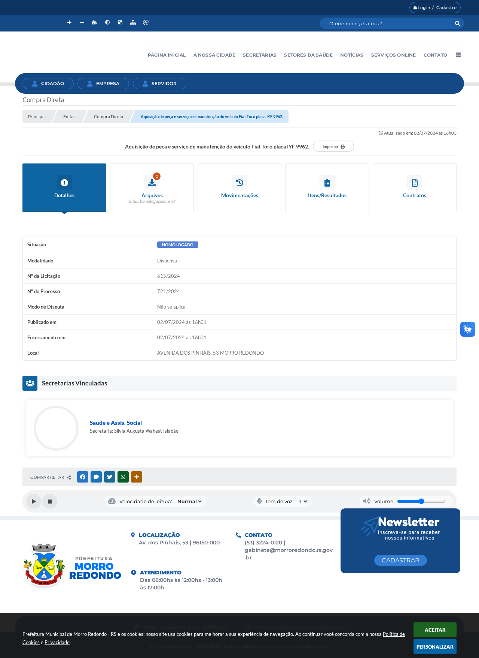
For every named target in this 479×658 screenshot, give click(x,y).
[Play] (33, 501)
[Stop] (49, 501)
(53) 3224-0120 (264, 542)
